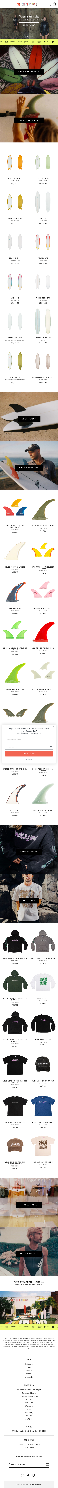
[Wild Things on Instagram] (22, 1475)
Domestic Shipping (29, 1393)
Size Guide (29, 1403)
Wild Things (29, 1413)
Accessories (29, 1377)
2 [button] (28, 37)
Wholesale (29, 1406)
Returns (29, 1400)
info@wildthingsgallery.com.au (29, 1444)
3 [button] (30, 37)
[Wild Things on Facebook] (28, 1475)
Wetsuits (29, 1371)
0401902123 (29, 1448)
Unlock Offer (29, 753)
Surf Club (28, 1419)
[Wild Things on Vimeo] (33, 1475)
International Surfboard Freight (29, 1390)
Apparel (29, 1374)
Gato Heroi (29, 1416)
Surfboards (29, 1364)
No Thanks (29, 759)
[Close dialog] (54, 727)
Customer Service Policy (29, 1396)
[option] (29, 19)
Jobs (28, 1409)
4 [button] (32, 37)
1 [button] (26, 37)
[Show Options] (51, 746)
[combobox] (28, 746)
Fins (29, 1367)
